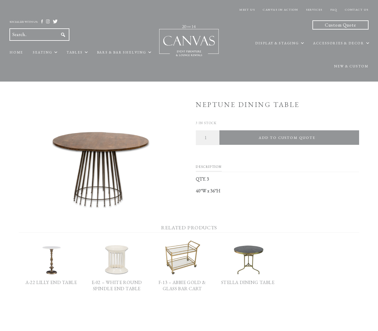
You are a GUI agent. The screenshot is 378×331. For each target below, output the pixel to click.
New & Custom (351, 66)
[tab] (208, 168)
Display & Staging (277, 43)
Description (208, 167)
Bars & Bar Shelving (121, 52)
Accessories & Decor (338, 43)
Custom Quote (340, 25)
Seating (42, 52)
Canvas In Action (280, 10)
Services (314, 10)
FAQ (333, 10)
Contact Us (357, 10)
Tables (74, 52)
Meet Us (247, 10)
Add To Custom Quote (287, 137)
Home (16, 52)
